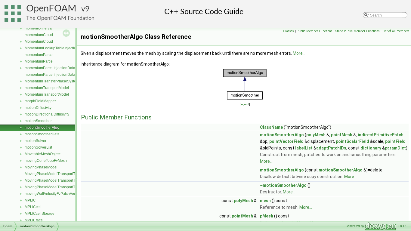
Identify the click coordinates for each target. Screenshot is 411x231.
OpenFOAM (51, 8)
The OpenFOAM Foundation (60, 18)
